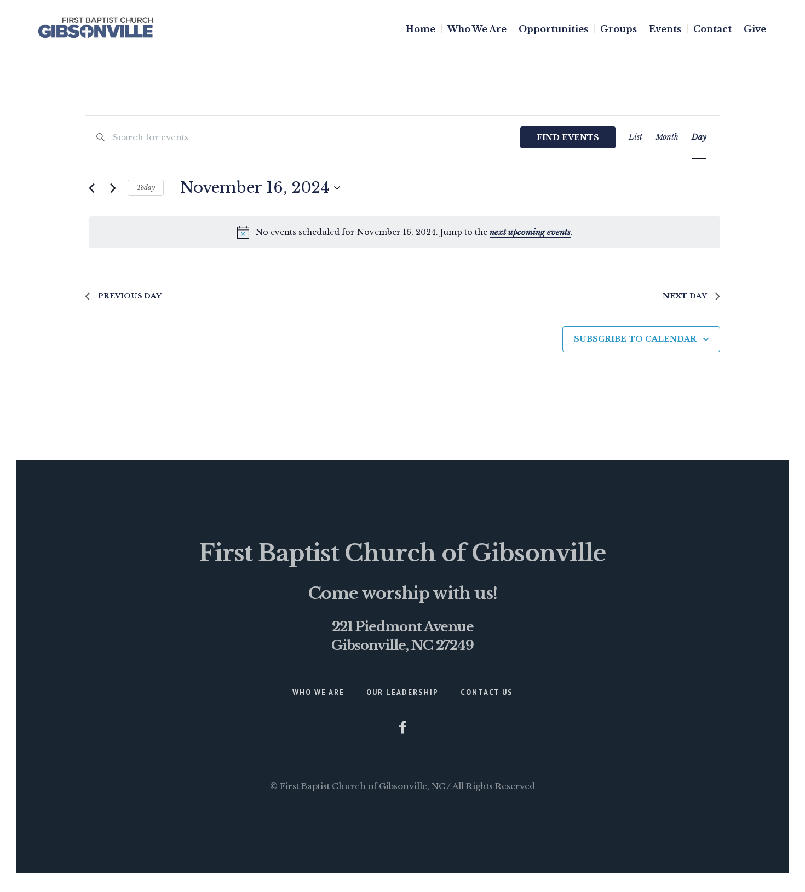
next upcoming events (530, 232)
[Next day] (112, 187)
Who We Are (318, 692)
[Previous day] (91, 187)
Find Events (568, 137)
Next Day (685, 296)
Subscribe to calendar (635, 339)
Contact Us (487, 692)
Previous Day (130, 296)
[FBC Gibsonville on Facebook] (402, 727)
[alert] (404, 232)
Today (145, 187)
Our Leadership (402, 692)
